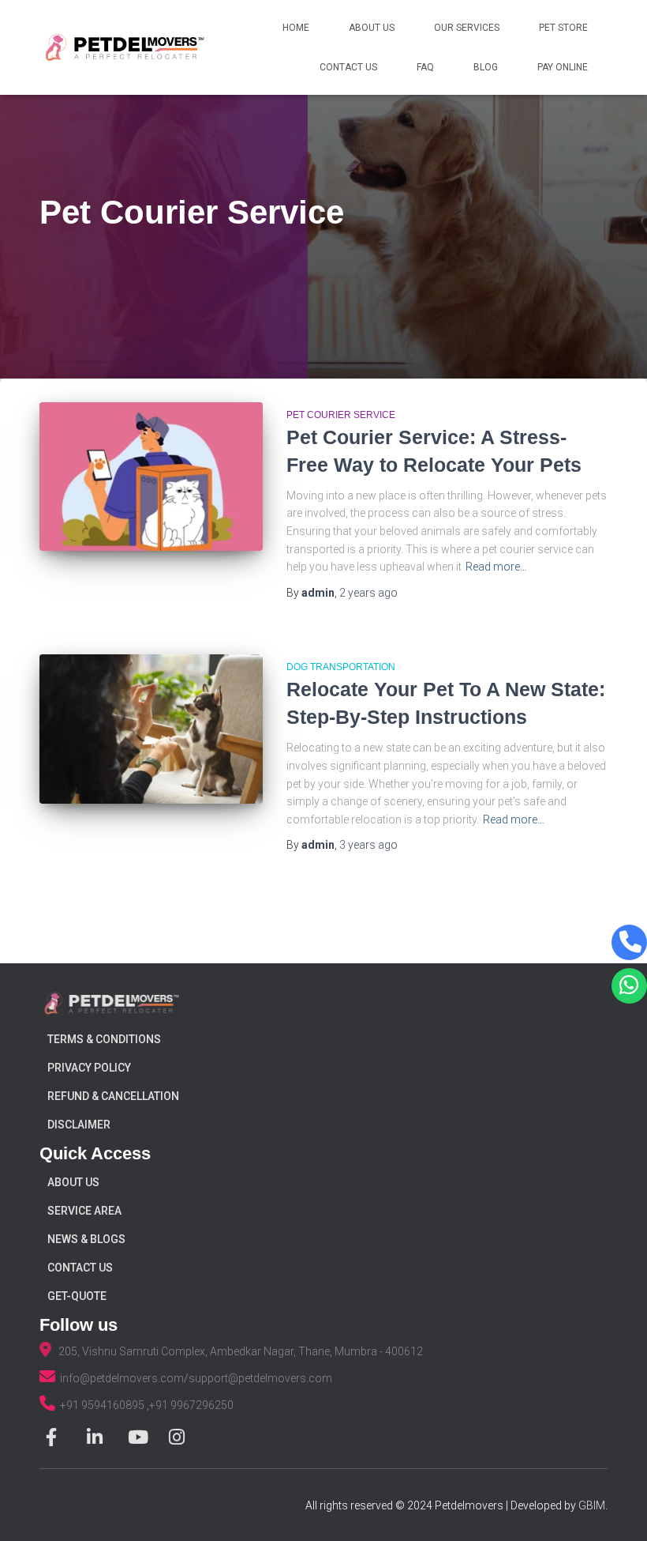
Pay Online (562, 67)
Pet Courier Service (340, 414)
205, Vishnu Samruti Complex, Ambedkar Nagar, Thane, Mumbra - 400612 (237, 1351)
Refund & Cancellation (113, 1096)
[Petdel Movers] (125, 47)
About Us (372, 27)
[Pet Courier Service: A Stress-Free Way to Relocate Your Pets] (151, 476)
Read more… (496, 566)
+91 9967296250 (191, 1405)
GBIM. (593, 1505)
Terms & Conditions (104, 1039)
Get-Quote (77, 1296)
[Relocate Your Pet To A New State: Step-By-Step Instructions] (151, 728)
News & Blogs (86, 1239)
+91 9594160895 (103, 1405)
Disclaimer (78, 1124)
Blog (485, 67)
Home (295, 27)
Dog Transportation (340, 667)
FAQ (425, 67)
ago (368, 592)
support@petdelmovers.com (260, 1378)
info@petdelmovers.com (122, 1378)
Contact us (80, 1267)
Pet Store (563, 27)
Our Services (466, 27)
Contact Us (348, 67)
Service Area (84, 1210)
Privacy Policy (89, 1067)
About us (73, 1182)
